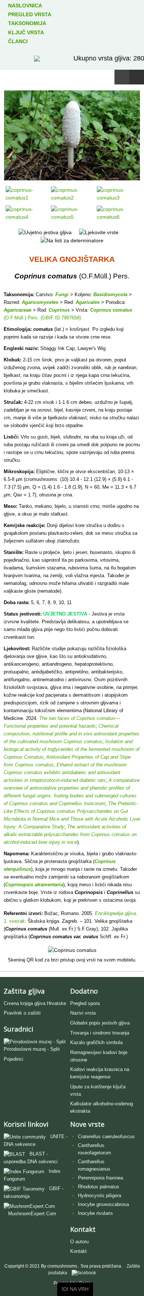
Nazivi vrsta (83, 1013)
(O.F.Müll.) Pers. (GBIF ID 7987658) (42, 317)
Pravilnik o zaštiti (22, 1013)
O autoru (79, 1241)
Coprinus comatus (111, 310)
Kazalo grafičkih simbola (96, 1042)
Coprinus (59, 310)
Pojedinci (13, 1059)
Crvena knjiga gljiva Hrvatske (35, 1003)
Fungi (62, 294)
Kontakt (78, 1251)
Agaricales (88, 302)
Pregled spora (85, 1003)
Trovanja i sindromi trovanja (99, 1033)
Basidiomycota (110, 294)
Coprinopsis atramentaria (34, 884)
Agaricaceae (17, 310)
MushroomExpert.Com (32, 1213)
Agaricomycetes (40, 302)
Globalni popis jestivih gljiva (100, 1023)
